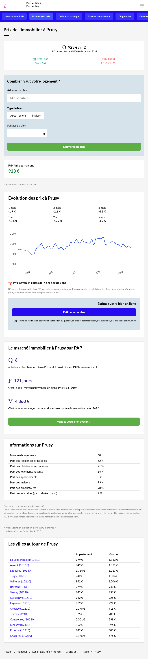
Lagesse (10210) (20, 603)
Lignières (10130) (21, 570)
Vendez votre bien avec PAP (74, 421)
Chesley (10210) (20, 608)
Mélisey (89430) (20, 624)
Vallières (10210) (20, 581)
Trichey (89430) (19, 614)
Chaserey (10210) (21, 635)
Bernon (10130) (19, 586)
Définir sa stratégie (68, 16)
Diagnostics (124, 16)
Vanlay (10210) (19, 592)
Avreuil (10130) (19, 565)
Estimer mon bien (74, 312)
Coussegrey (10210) (22, 619)
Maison (36, 115)
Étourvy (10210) (20, 630)
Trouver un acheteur (99, 16)
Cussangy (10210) (21, 597)
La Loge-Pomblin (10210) (25, 559)
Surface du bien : (17, 125)
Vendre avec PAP (14, 16)
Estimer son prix (41, 16)
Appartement (18, 115)
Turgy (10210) (18, 576)
